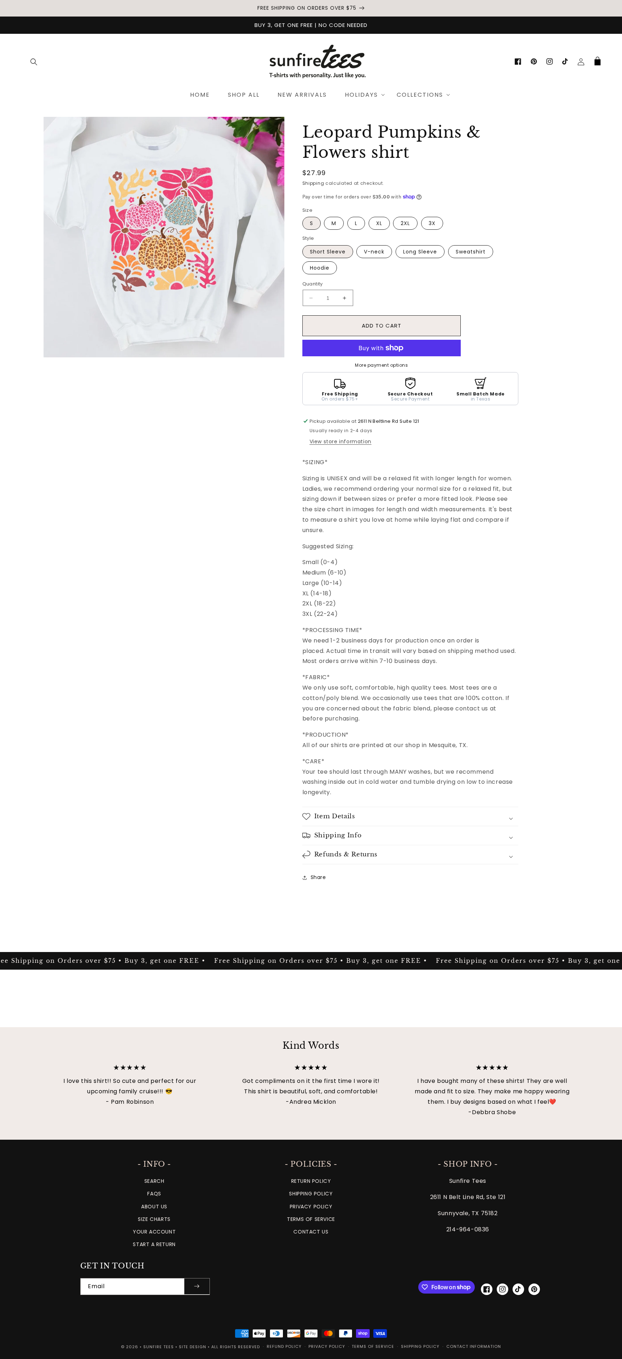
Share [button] (318, 877)
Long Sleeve (420, 251)
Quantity (312, 283)
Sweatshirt (471, 251)
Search (154, 1181)
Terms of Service (311, 1219)
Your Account (154, 1231)
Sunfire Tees (158, 1347)
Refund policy (284, 1346)
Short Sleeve (328, 251)
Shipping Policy (311, 1193)
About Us (154, 1206)
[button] (34, 62)
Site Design (192, 1347)
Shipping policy (420, 1346)
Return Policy (311, 1181)
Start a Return (154, 1244)
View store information (340, 441)
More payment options (381, 365)
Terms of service (373, 1346)
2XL (405, 223)
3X (432, 223)
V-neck (374, 251)
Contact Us (310, 1231)
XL (379, 223)
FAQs (154, 1193)
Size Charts (154, 1219)
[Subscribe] (196, 1286)
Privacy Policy (311, 1206)
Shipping (313, 183)
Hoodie (319, 267)
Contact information (473, 1346)
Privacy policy (326, 1346)
